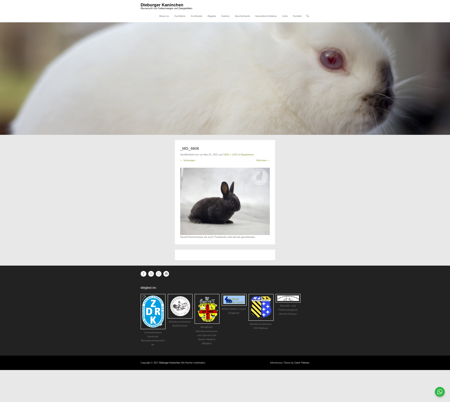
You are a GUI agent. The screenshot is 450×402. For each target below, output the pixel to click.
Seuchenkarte (242, 16)
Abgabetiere (247, 154)
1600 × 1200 (230, 154)
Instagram (159, 274)
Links (285, 16)
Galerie (225, 16)
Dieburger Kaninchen (162, 4)
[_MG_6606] (225, 201)
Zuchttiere (179, 16)
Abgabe (211, 16)
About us (164, 16)
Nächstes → (263, 160)
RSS (151, 274)
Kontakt (297, 16)
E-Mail (166, 274)
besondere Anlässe (266, 16)
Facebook (143, 274)
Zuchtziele (196, 16)
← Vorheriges (187, 160)
